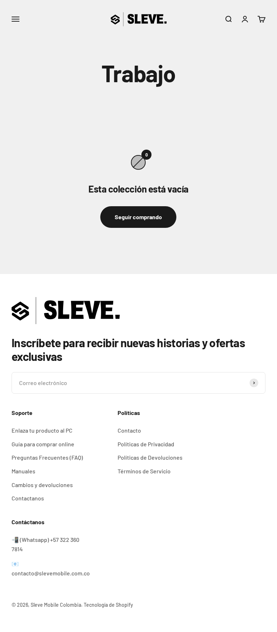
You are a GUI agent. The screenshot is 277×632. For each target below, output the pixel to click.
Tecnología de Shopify (108, 605)
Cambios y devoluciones (42, 484)
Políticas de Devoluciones (150, 457)
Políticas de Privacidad (146, 444)
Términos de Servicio (144, 471)
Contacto (129, 430)
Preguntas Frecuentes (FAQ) (47, 457)
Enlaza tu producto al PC (42, 430)
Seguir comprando (138, 216)
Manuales (23, 471)
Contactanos (28, 498)
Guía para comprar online (43, 444)
